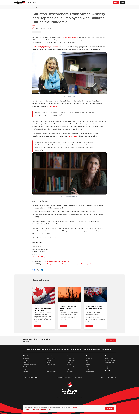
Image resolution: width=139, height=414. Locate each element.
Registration (70, 369)
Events (87, 362)
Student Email (70, 362)
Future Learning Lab (51, 371)
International (26, 362)
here (54, 238)
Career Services (70, 358)
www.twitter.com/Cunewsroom (58, 261)
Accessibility (68, 397)
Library (48, 362)
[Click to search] (111, 2)
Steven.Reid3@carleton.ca (41, 257)
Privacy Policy (60, 397)
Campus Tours (26, 369)
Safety (87, 366)
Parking (88, 364)
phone (32, 377)
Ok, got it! (109, 408)
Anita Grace (73, 136)
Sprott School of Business (69, 37)
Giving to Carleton (109, 358)
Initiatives (25, 371)
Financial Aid (26, 366)
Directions (88, 360)
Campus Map (89, 358)
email (36, 377)
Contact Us (111, 340)
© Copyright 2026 (77, 397)
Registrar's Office (71, 366)
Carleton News (31, 2)
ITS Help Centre (70, 371)
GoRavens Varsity (109, 362)
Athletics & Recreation (110, 360)
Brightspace (49, 360)
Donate (122, 2)
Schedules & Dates (51, 358)
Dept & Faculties (71, 360)
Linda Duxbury (52, 106)
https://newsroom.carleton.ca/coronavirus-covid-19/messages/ (68, 264)
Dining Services (90, 369)
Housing (69, 364)
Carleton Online (50, 369)
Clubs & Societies (90, 371)
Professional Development (29, 364)
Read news (38, 326)
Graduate (25, 360)
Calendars (48, 366)
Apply (115, 2)
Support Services (50, 364)
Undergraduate (26, 358)
